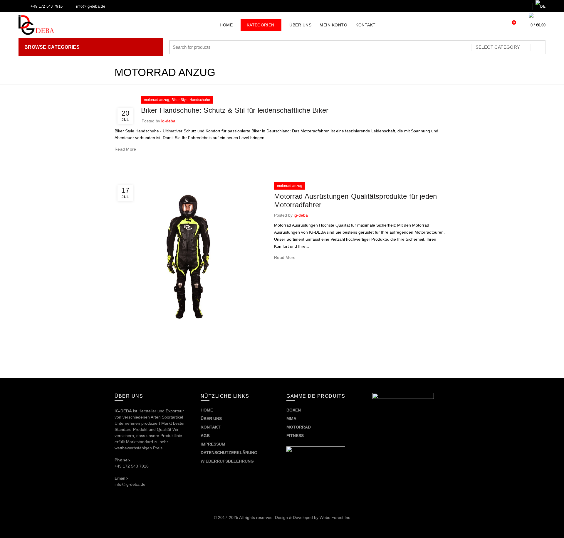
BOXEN (293, 410)
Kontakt (365, 25)
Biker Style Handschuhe (191, 100)
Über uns (300, 25)
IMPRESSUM (213, 444)
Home (226, 25)
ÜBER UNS (211, 418)
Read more (125, 149)
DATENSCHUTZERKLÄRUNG (229, 452)
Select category (498, 47)
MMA (291, 418)
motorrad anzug (156, 100)
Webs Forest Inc (335, 517)
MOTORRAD (299, 427)
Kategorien (264, 23)
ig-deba (168, 121)
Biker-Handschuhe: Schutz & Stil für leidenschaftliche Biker (235, 110)
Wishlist (514, 22)
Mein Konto (333, 25)
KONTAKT (211, 427)
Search (538, 47)
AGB (205, 435)
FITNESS (295, 435)
